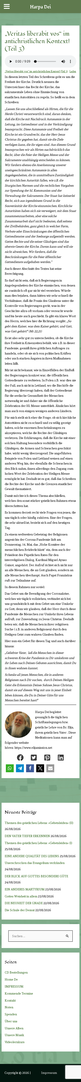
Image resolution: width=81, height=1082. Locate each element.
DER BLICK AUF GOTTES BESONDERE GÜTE (36, 876)
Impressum (49, 1073)
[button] (20, 757)
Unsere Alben (14, 1028)
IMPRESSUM (14, 986)
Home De (11, 979)
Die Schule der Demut (20, 910)
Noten (9, 1007)
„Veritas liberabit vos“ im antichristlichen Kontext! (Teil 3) (36, 71)
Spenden (11, 1014)
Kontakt (10, 1000)
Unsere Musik (14, 1035)
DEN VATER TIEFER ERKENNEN (27, 836)
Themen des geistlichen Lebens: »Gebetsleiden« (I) (39, 843)
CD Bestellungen (16, 972)
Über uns (11, 1021)
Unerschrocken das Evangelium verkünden (35, 863)
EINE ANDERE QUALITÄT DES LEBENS (32, 856)
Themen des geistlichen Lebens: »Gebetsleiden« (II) (40, 823)
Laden (73, 71)
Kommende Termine (19, 993)
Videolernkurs (15, 1042)
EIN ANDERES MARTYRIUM (25, 889)
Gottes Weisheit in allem (21, 896)
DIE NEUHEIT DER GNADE (24, 903)
